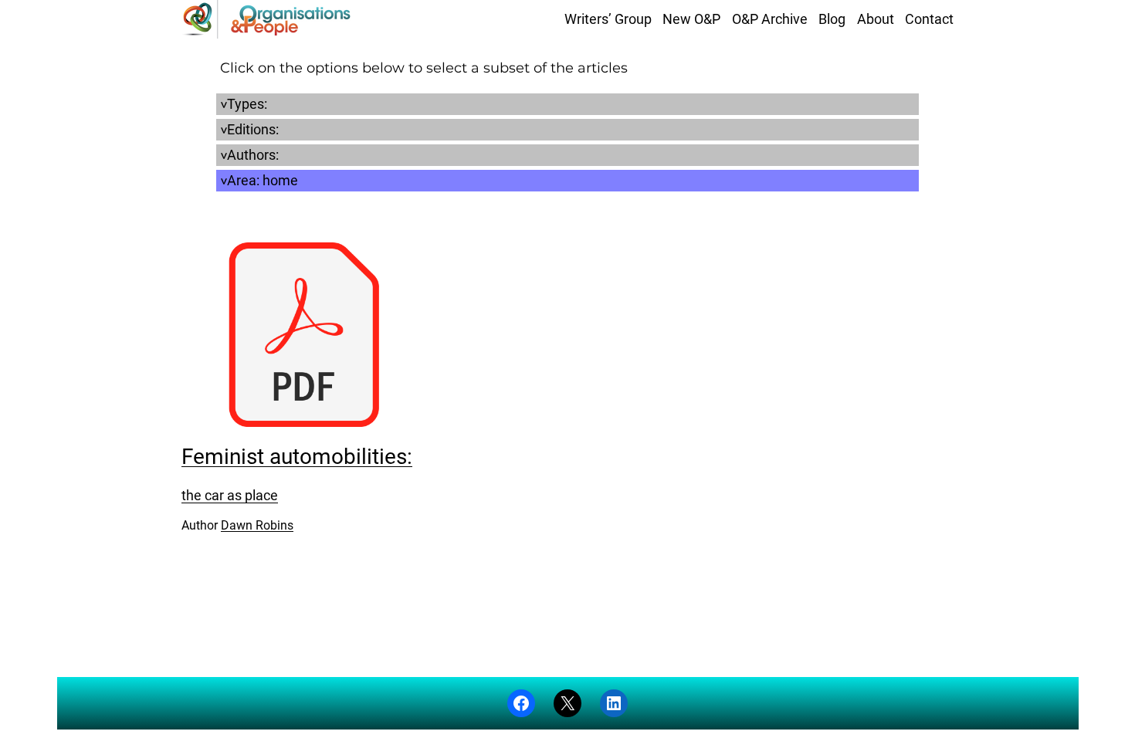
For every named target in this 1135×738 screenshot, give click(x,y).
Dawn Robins (257, 525)
